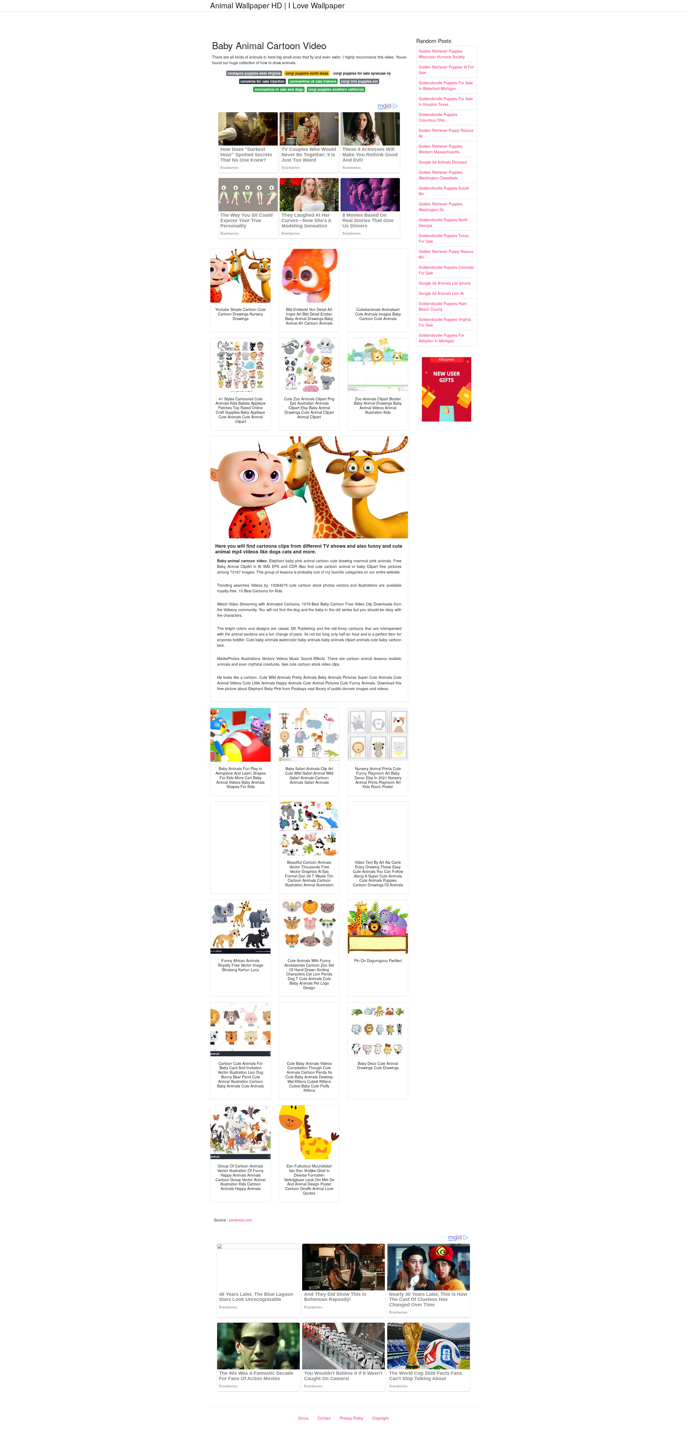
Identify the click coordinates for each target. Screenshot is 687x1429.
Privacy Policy (351, 1418)
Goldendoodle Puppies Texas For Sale (444, 238)
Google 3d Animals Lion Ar (441, 293)
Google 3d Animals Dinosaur (443, 162)
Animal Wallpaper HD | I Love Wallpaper (277, 5)
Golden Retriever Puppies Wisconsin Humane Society (442, 53)
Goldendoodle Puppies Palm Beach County (443, 306)
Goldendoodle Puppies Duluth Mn (444, 190)
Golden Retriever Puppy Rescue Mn (446, 254)
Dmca (303, 1418)
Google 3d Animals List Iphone (445, 283)
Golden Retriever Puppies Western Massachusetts (440, 148)
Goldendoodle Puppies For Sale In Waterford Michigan (446, 85)
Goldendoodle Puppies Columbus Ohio (438, 117)
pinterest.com (240, 1220)
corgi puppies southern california (336, 89)
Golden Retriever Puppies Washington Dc (440, 206)
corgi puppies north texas (307, 73)
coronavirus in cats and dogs (279, 89)
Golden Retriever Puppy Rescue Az (446, 133)
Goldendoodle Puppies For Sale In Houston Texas (446, 101)
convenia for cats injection (262, 81)
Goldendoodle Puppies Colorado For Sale (446, 269)
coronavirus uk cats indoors (313, 81)
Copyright (380, 1418)
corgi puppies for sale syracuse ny (362, 73)
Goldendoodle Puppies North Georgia (443, 222)
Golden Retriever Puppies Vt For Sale (446, 69)
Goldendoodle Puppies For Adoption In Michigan (441, 337)
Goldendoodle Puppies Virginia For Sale (445, 322)
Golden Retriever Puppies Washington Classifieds (440, 174)
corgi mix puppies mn (359, 81)
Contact (324, 1418)
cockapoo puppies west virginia (254, 73)
